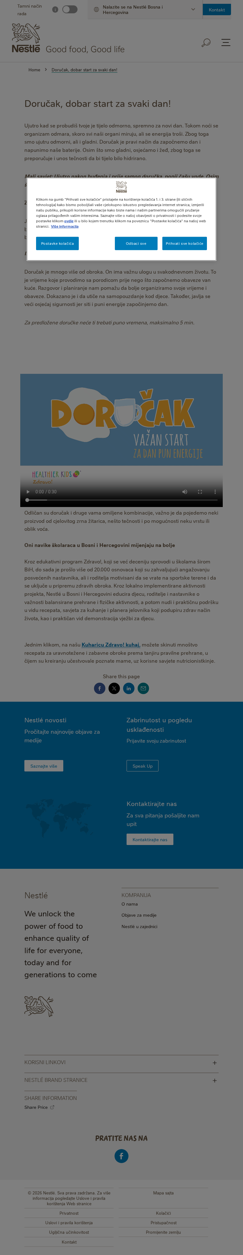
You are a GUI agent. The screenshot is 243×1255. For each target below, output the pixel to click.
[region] (121, 219)
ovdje (68, 220)
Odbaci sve (136, 243)
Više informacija (64, 226)
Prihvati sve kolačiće (184, 243)
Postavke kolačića (57, 243)
